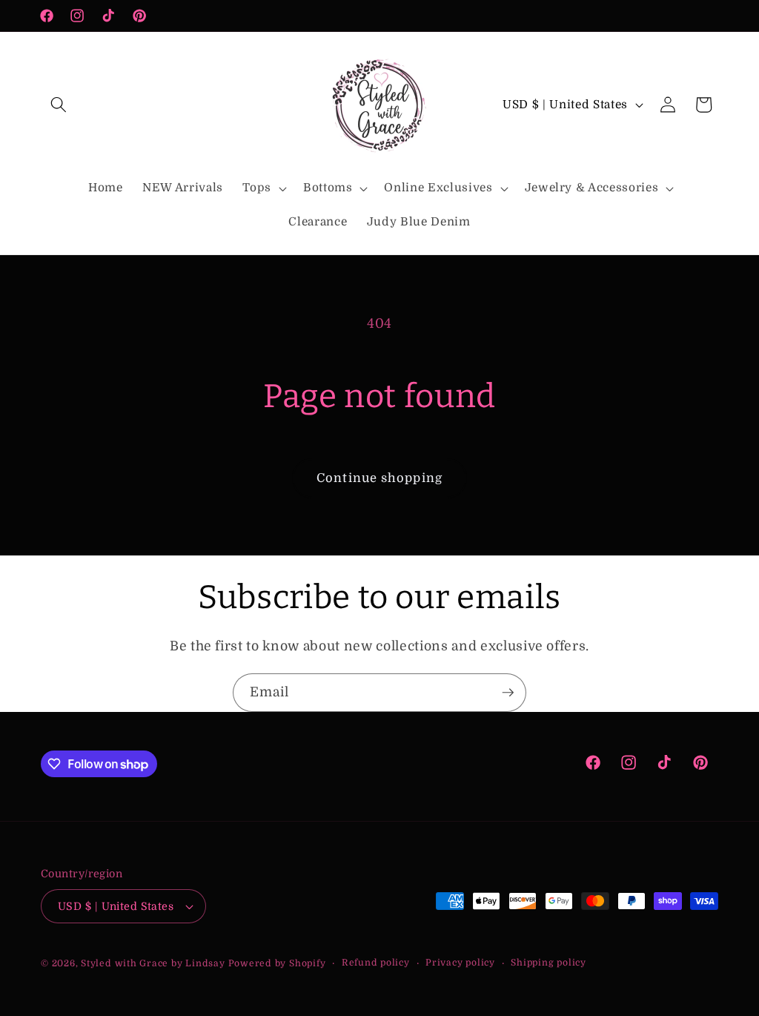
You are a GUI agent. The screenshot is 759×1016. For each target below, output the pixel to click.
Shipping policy (548, 962)
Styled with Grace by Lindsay (153, 963)
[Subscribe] (508, 692)
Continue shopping (379, 478)
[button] (58, 104)
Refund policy (376, 962)
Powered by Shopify (277, 963)
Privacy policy (460, 962)
